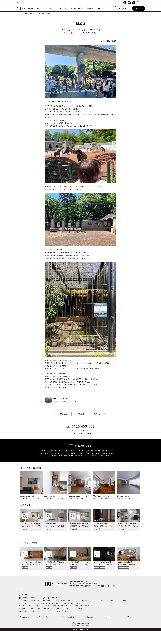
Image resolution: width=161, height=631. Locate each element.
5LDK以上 (65, 611)
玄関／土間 (78, 606)
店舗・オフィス (52, 598)
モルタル (46, 609)
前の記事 (63, 414)
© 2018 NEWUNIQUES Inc (80, 630)
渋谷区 (43, 600)
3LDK (52, 611)
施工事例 (63, 8)
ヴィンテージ (35, 603)
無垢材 (33, 609)
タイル (40, 609)
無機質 (48, 603)
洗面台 (71, 606)
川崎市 (102, 600)
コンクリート (55, 609)
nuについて (41, 8)
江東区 (74, 600)
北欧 (42, 603)
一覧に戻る (80, 414)
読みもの (90, 8)
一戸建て (42, 598)
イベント (101, 8)
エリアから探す (23, 600)
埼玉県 (118, 600)
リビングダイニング (37, 606)
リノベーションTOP (28, 13)
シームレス (55, 603)
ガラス (74, 609)
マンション (34, 598)
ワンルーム (34, 611)
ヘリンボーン (65, 609)
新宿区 (49, 600)
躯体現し (80, 609)
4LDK (58, 611)
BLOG (43, 13)
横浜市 (95, 600)
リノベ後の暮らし (77, 8)
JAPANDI (66, 603)
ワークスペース (62, 606)
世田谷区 (56, 600)
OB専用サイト (123, 8)
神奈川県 (85, 600)
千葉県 (111, 600)
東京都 (33, 600)
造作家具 (87, 606)
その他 (124, 600)
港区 (68, 600)
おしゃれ (78, 603)
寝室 (54, 606)
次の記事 (97, 414)
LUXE (72, 603)
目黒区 (63, 600)
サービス (53, 8)
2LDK (47, 611)
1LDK (41, 611)
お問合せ (139, 8)
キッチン (48, 606)
